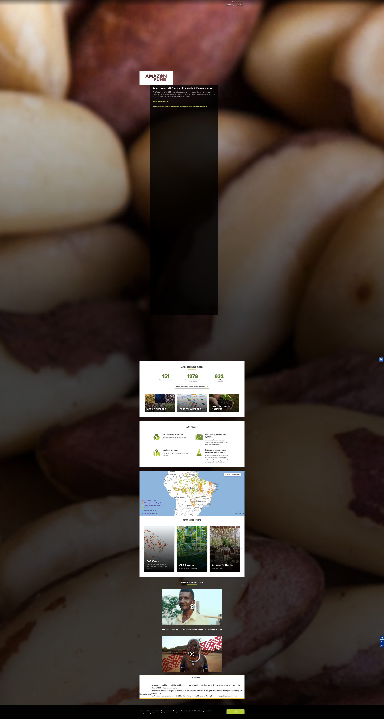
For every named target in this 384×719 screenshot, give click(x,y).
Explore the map (233, 474)
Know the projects (159, 101)
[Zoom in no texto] (382, 641)
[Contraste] (382, 638)
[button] (241, 549)
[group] (159, 549)
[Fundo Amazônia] (182, 3)
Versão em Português (237, 2)
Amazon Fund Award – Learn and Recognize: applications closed (179, 106)
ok (235, 711)
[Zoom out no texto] (382, 645)
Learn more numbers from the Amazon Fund (191, 387)
